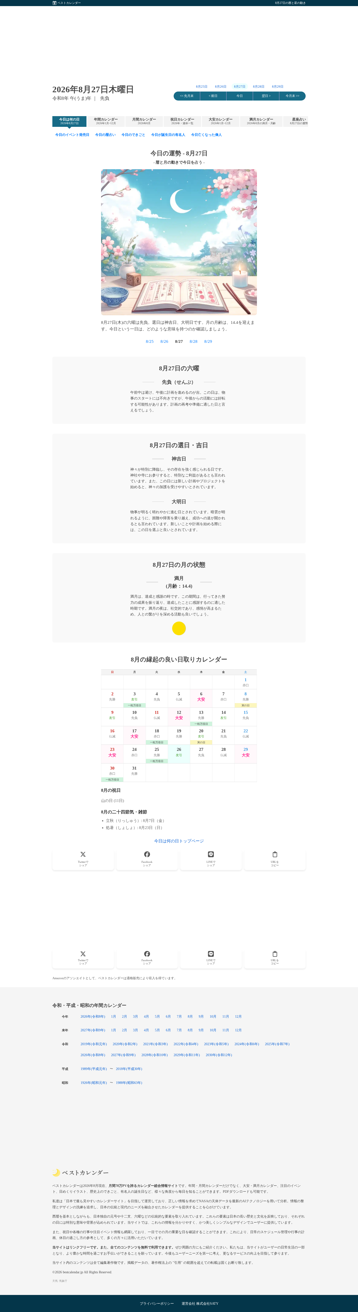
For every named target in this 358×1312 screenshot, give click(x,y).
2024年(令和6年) (247, 1044)
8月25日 (201, 86)
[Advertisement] (179, 40)
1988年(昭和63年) (129, 1083)
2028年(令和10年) (154, 1055)
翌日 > (266, 96)
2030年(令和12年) (219, 1055)
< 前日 (213, 96)
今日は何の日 (69, 121)
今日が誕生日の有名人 (168, 135)
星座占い (299, 121)
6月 (168, 1016)
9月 (201, 1016)
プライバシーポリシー (157, 1303)
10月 (213, 1016)
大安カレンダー (221, 121)
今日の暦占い (105, 135)
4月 (146, 1016)
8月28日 (258, 86)
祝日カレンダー (182, 121)
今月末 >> (292, 96)
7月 (179, 1016)
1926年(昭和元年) (94, 1083)
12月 (238, 1016)
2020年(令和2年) (125, 1044)
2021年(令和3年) (155, 1044)
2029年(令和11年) (187, 1055)
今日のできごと (133, 135)
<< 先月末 (187, 96)
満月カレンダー (261, 121)
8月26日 (220, 86)
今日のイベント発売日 (72, 135)
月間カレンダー (144, 121)
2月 (124, 1016)
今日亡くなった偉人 (206, 135)
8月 (190, 1016)
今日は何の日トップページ (179, 841)
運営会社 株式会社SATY (200, 1303)
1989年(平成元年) (94, 1069)
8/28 (194, 341)
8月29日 (277, 86)
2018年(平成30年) (129, 1069)
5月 (157, 1016)
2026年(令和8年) (93, 1016)
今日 (239, 96)
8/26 (164, 341)
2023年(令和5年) (216, 1044)
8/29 (208, 341)
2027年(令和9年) (93, 1030)
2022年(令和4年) (186, 1044)
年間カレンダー (106, 121)
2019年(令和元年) (94, 1044)
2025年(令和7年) (277, 1044)
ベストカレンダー (69, 3)
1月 (113, 1016)
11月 (225, 1016)
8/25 (150, 341)
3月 (135, 1016)
